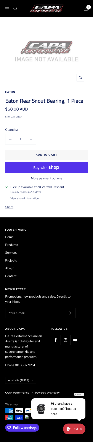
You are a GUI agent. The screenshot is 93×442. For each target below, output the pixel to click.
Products (11, 245)
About (9, 268)
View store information (24, 198)
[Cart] (85, 9)
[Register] (69, 313)
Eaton (10, 92)
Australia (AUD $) (18, 380)
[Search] (15, 9)
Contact (10, 276)
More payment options (46, 178)
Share (9, 207)
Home (9, 237)
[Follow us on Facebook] (56, 340)
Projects (11, 260)
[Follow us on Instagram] (65, 340)
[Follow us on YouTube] (75, 340)
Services (11, 252)
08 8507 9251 (25, 365)
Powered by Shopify (47, 392)
